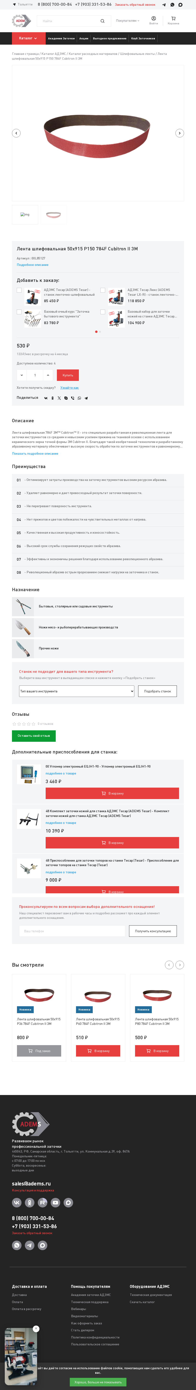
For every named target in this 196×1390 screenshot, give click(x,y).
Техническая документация (151, 1295)
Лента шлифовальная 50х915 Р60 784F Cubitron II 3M (98, 1021)
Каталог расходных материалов (93, 54)
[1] (105, 21)
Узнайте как (69, 388)
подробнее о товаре (61, 773)
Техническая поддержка (90, 1302)
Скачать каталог (142, 1302)
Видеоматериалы (84, 1316)
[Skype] (66, 398)
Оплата (17, 1302)
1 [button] (96, 332)
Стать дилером (82, 1330)
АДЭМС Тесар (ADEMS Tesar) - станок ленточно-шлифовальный (69, 292)
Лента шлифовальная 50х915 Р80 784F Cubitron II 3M (157, 1021)
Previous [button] (16, 133)
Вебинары (78, 1309)
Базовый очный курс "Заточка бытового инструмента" (66, 314)
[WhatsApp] (79, 398)
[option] (98, 133)
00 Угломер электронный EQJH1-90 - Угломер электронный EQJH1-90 (98, 767)
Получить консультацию (153, 931)
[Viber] (73, 398)
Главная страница (25, 54)
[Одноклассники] (52, 398)
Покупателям (126, 21)
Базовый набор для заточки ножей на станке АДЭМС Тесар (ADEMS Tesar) (151, 314)
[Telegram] (86, 398)
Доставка (19, 1295)
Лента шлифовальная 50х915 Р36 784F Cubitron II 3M (38, 1021)
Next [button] (179, 133)
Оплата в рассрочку (26, 1309)
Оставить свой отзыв (34, 736)
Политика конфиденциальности (95, 1337)
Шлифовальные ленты (137, 54)
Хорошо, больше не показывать (98, 1382)
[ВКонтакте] (46, 398)
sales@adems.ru (31, 1183)
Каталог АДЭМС (53, 54)
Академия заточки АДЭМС (91, 1295)
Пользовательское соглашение (95, 1344)
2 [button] (100, 332)
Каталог (26, 38)
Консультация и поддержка (33, 1190)
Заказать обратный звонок (135, 5)
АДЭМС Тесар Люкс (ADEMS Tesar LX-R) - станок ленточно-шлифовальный (152, 292)
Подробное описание (33, 265)
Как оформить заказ (86, 1323)
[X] (59, 398)
